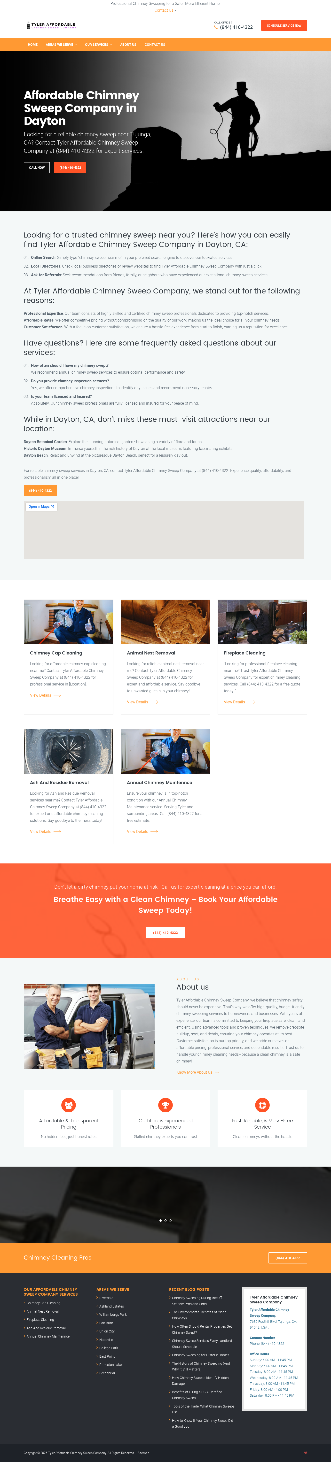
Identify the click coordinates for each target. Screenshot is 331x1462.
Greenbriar (107, 1373)
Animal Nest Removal (43, 1311)
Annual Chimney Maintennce (48, 1336)
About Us (128, 44)
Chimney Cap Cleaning (43, 1302)
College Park (108, 1348)
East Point (107, 1356)
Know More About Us (194, 1072)
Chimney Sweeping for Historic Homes (200, 1355)
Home (33, 44)
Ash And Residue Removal (46, 1328)
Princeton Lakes (111, 1364)
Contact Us (164, 10)
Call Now (37, 167)
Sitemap (143, 1453)
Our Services (96, 44)
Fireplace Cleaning (40, 1319)
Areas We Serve (59, 44)
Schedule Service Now (284, 25)
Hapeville (106, 1339)
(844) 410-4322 (236, 27)
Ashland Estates (111, 1306)
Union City (107, 1331)
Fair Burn (106, 1323)
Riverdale (106, 1297)
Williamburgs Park (113, 1314)
